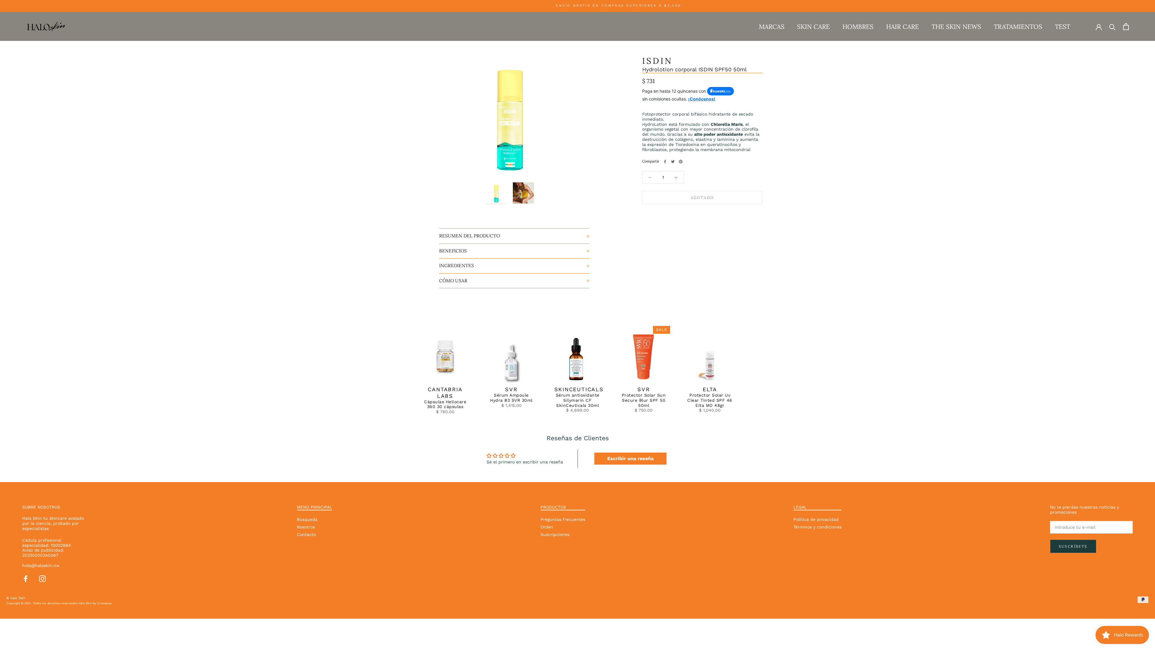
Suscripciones (555, 534)
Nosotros (306, 527)
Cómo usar (453, 280)
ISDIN (657, 60)
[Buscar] (1112, 26)
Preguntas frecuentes (563, 519)
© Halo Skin (16, 598)
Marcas (771, 27)
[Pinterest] (680, 161)
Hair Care (902, 27)
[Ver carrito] (1126, 26)
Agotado (702, 197)
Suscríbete (1073, 546)
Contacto (306, 534)
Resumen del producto (469, 236)
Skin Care (813, 27)
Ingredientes (456, 265)
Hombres (857, 27)
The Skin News (956, 27)
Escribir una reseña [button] (630, 458)
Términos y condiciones (817, 527)
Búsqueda (307, 519)
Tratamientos (1018, 27)
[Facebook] (665, 161)
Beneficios (453, 251)
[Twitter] (673, 161)
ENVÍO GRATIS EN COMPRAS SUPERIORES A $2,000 (604, 6)
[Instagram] (42, 578)
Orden (547, 527)
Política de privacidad (816, 519)
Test (1062, 27)
